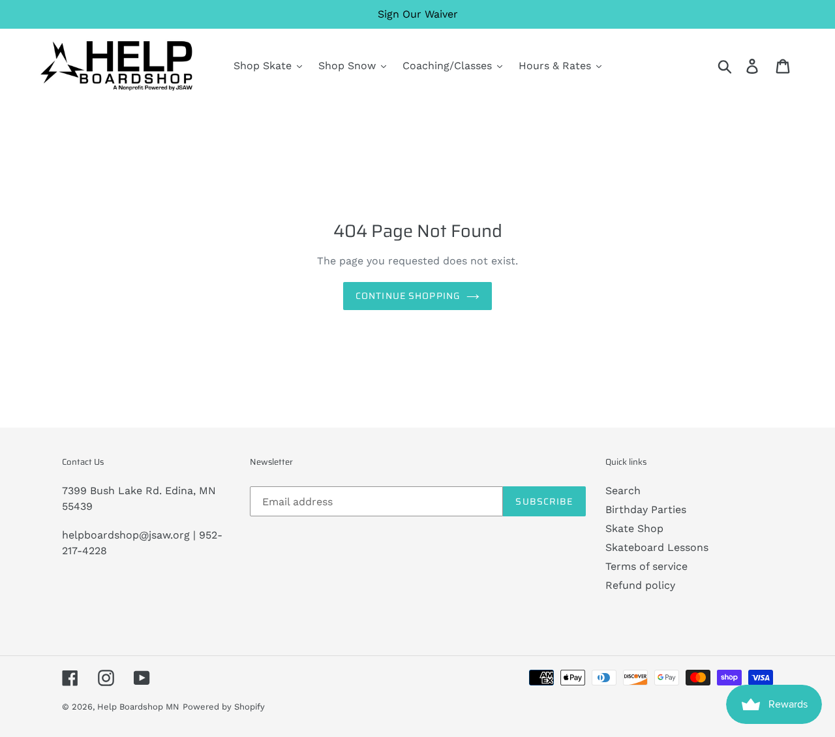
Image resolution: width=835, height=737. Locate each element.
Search (623, 490)
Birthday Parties (645, 509)
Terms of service (646, 566)
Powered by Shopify (224, 707)
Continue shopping (408, 296)
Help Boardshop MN (138, 707)
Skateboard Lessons (656, 547)
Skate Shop (634, 528)
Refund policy (640, 585)
